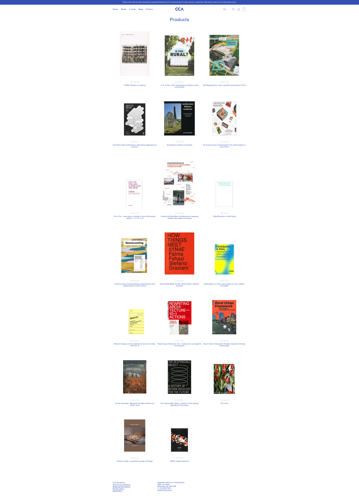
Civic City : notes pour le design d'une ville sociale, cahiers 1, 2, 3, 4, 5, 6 (135, 217)
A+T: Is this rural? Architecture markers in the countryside (179, 86)
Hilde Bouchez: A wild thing (224, 216)
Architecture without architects (179, 145)
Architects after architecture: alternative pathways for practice (135, 146)
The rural (224, 403)
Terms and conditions (121, 485)
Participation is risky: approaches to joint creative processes (224, 285)
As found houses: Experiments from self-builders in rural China (224, 146)
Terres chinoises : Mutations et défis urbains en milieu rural (134, 404)
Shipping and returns (121, 487)
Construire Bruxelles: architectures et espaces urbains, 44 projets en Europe (179, 217)
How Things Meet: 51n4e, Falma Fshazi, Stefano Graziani (179, 285)
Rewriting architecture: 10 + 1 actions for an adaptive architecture (179, 345)
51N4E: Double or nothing (134, 85)
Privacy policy (118, 489)
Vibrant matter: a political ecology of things (135, 461)
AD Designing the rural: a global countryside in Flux (224, 85)
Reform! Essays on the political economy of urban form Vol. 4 (134, 345)
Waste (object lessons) (179, 461)
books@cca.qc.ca (164, 490)
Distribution (117, 491)
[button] (233, 9)
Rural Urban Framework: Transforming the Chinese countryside (224, 345)
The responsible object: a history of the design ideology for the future (179, 404)
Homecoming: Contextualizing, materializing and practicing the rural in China (135, 285)
